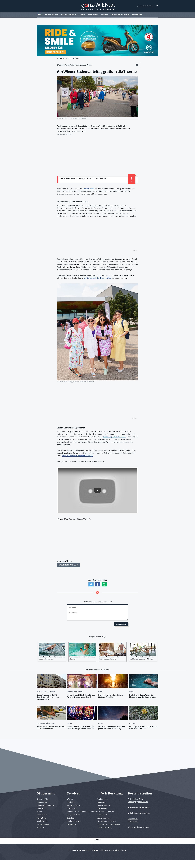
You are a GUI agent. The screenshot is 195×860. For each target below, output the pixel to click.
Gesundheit (93, 15)
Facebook (97, 584)
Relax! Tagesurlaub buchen (114, 437)
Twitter (91, 584)
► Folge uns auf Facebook (139, 807)
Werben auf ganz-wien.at (138, 827)
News (77, 58)
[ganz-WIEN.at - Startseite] (97, 6)
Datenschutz (133, 821)
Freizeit (82, 15)
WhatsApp (104, 584)
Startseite (61, 58)
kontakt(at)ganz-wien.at (138, 801)
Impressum (133, 819)
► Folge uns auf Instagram (139, 813)
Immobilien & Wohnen (120, 15)
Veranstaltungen (68, 15)
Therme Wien (88, 188)
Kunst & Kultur (51, 15)
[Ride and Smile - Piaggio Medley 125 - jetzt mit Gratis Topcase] (97, 40)
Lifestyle (104, 15)
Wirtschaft (137, 15)
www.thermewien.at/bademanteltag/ (77, 456)
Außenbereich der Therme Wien (97, 278)
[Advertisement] (97, 154)
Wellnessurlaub (68, 565)
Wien (40, 15)
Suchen (157, 5)
